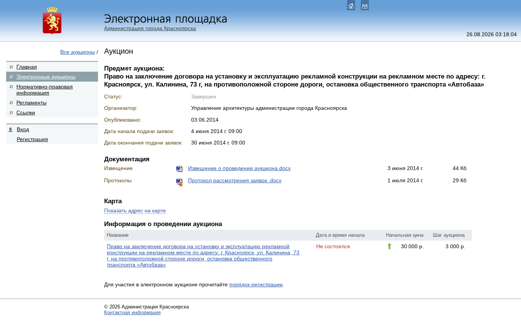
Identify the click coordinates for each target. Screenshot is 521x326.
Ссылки (25, 112)
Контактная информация (132, 312)
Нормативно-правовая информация (44, 90)
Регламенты (31, 103)
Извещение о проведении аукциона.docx (239, 168)
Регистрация (32, 139)
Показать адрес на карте (135, 210)
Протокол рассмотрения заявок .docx (234, 180)
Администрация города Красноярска (150, 28)
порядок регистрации (256, 284)
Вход (23, 129)
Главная (26, 67)
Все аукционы (77, 52)
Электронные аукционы (46, 77)
